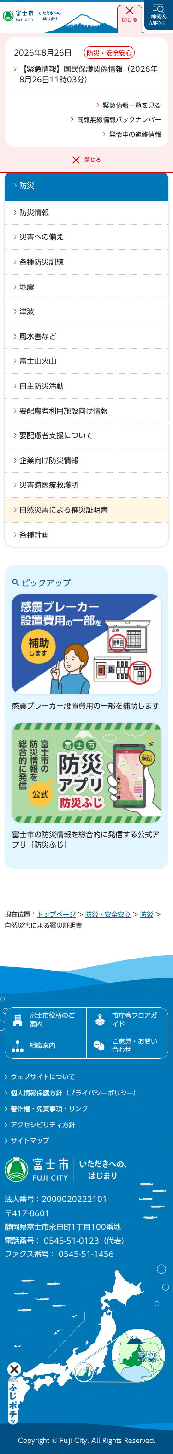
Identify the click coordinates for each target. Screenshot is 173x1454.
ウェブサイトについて (43, 1077)
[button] (129, 15)
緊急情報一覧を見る (132, 105)
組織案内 (42, 1045)
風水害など (37, 336)
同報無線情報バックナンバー (119, 120)
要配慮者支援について (56, 435)
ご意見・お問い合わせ (134, 1045)
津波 (26, 311)
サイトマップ (30, 1141)
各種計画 (34, 534)
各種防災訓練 (41, 262)
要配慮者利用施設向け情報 (63, 411)
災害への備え (41, 237)
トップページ (56, 914)
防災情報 (34, 212)
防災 (26, 185)
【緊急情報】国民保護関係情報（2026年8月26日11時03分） (88, 74)
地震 (26, 287)
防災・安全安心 (108, 914)
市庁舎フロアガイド (134, 1019)
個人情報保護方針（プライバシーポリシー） (75, 1093)
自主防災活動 (41, 386)
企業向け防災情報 (48, 460)
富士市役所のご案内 (52, 1019)
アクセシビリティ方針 (43, 1125)
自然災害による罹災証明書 (63, 510)
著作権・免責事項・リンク (49, 1109)
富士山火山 (37, 361)
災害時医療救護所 (48, 485)
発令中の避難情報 (135, 134)
